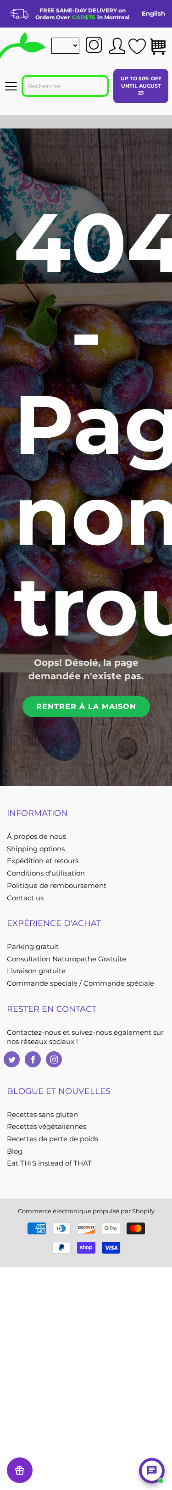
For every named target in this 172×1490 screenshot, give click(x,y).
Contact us (25, 898)
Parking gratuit (33, 947)
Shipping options (36, 849)
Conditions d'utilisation (46, 873)
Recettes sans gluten (42, 1115)
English (153, 13)
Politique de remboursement (56, 886)
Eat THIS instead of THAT (49, 1163)
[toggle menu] (11, 86)
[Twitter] (12, 1059)
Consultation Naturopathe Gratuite (66, 959)
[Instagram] (54, 1059)
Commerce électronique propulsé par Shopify (86, 1211)
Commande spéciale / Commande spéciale (80, 983)
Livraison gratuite (36, 971)
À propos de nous (36, 836)
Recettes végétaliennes (46, 1126)
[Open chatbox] (152, 1471)
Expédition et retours (42, 861)
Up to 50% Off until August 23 (141, 85)
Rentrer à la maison (86, 706)
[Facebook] (33, 1059)
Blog (14, 1151)
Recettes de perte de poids (52, 1139)
